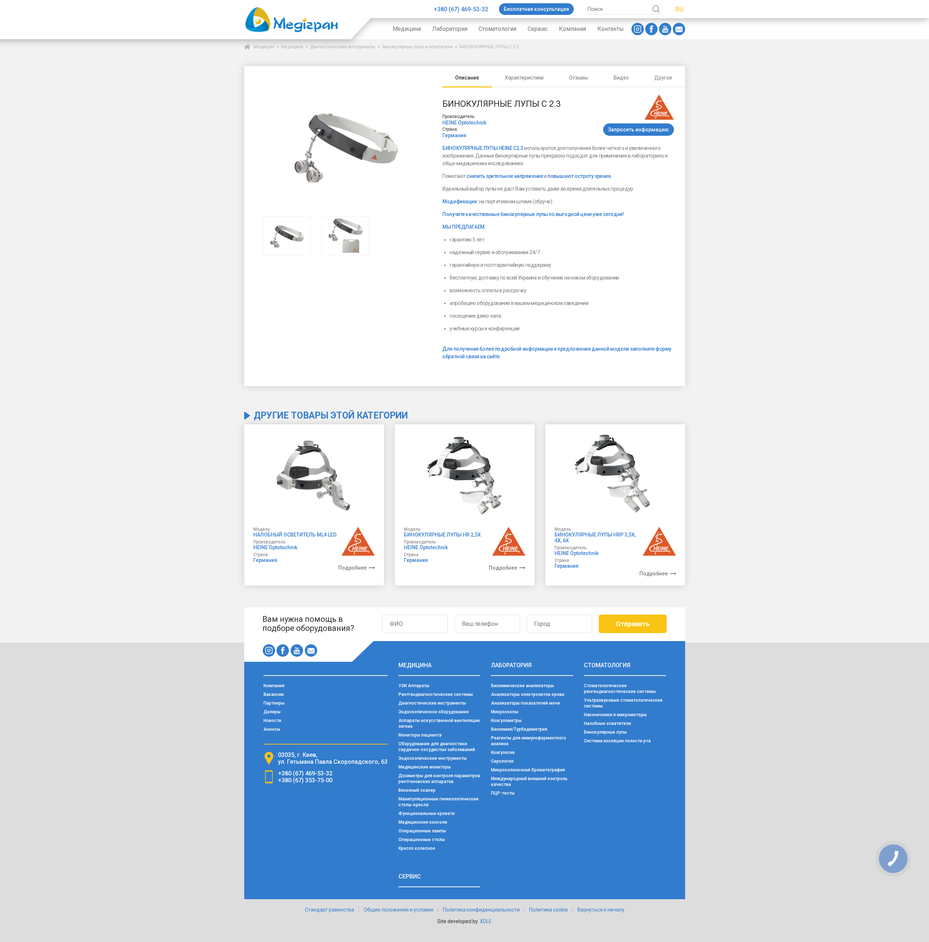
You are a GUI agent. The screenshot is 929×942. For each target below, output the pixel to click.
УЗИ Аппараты (413, 685)
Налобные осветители (607, 723)
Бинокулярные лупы (605, 732)
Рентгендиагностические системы (435, 694)
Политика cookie (548, 910)
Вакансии (273, 694)
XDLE (486, 921)
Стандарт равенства (329, 910)
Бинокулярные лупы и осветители (417, 46)
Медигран (264, 46)
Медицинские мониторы (424, 767)
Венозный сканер (416, 790)
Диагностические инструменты (342, 46)
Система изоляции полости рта (617, 740)
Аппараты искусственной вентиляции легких (439, 723)
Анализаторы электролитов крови (527, 694)
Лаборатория (449, 28)
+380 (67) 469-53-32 (461, 9)
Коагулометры (506, 720)
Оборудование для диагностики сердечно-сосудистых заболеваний (436, 746)
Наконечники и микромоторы (615, 714)
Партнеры (274, 703)
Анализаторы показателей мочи (525, 703)
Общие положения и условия (398, 910)
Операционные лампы (422, 830)
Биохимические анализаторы (522, 685)
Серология (502, 761)
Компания (572, 28)
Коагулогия (503, 752)
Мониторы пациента (420, 735)
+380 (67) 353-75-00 (305, 780)
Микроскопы (504, 711)
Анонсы (271, 729)
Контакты (610, 28)
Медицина (407, 28)
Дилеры (272, 711)
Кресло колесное (416, 848)
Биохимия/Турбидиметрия (519, 729)
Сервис (538, 28)
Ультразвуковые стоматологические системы (623, 703)
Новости (272, 720)
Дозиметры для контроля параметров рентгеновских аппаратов (439, 778)
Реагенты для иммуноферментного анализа (528, 740)
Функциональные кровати (426, 813)
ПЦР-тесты (503, 793)
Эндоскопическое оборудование (433, 711)
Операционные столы (421, 839)
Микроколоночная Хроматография (528, 769)
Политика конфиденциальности (481, 910)
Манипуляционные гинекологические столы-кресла (438, 801)
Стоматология (497, 28)
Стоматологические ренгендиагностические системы (620, 688)
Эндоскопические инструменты (432, 758)
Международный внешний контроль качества (529, 781)
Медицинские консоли (422, 822)
